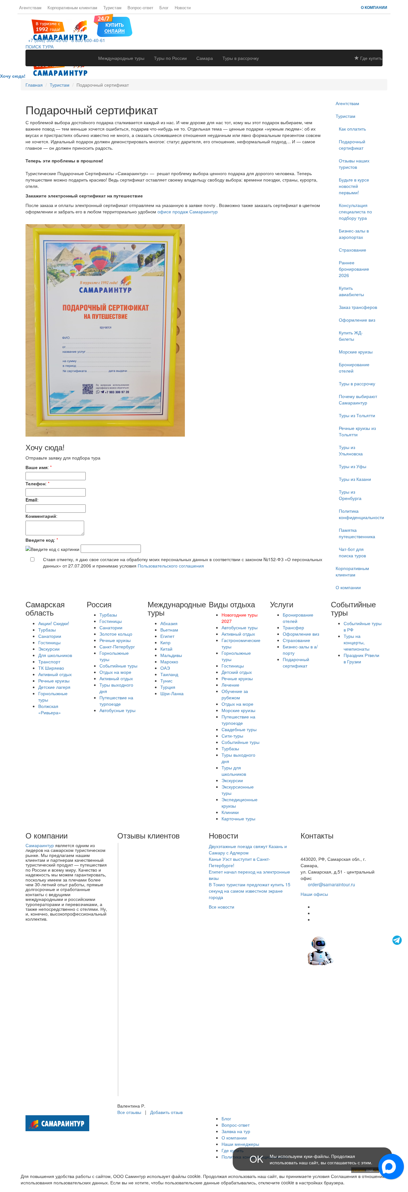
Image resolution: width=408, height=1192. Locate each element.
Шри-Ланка (172, 693)
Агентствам (30, 8)
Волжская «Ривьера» (49, 709)
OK (256, 1159)
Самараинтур (40, 845)
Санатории (49, 636)
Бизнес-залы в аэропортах (354, 233)
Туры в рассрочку (240, 58)
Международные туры (121, 58)
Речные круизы (53, 680)
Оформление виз (357, 320)
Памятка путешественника (357, 533)
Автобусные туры (117, 710)
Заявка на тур (236, 1131)
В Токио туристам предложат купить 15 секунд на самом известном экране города (249, 890)
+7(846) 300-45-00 (320, 846)
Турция (167, 687)
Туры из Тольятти (357, 415)
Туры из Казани (355, 479)
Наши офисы (314, 894)
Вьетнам (169, 629)
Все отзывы (129, 1112)
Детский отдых (237, 672)
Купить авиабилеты (351, 291)
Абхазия (169, 623)
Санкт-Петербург (117, 646)
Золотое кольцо (115, 634)
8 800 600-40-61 (87, 40)
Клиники (230, 812)
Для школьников (55, 655)
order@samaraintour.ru (331, 884)
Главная (34, 85)
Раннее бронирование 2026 (354, 268)
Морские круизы (356, 351)
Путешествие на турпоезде (116, 700)
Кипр (165, 642)
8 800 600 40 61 (317, 852)
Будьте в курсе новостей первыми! (354, 186)
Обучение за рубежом (235, 694)
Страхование (352, 249)
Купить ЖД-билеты (351, 335)
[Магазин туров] (113, 25)
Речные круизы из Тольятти (357, 431)
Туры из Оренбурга (350, 495)
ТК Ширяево (51, 668)
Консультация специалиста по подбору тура (355, 211)
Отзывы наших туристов (354, 163)
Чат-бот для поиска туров (352, 552)
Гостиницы (49, 642)
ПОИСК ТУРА (40, 46)
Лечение (230, 685)
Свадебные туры (239, 729)
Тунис (166, 680)
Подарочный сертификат (296, 662)
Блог (164, 8)
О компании (374, 7)
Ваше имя (36, 467)
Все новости (221, 906)
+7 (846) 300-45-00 (47, 40)
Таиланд (169, 674)
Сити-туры (232, 735)
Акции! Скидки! (53, 623)
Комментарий (41, 516)
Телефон (35, 483)
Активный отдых (55, 674)
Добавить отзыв (166, 1112)
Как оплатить (352, 128)
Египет (167, 636)
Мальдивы (171, 655)
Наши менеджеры (240, 1144)
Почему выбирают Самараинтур (358, 399)
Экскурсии (49, 649)
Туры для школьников (234, 770)
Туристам (112, 8)
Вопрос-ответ (140, 8)
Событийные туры (118, 665)
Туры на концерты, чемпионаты (356, 642)
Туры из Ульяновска (351, 450)
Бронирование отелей (354, 367)
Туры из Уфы (352, 466)
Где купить (370, 58)
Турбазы (47, 629)
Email (31, 499)
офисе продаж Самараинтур (187, 211)
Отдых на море (115, 672)
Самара (204, 58)
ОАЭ (165, 668)
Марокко (169, 661)
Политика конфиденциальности (360, 514)
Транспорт (49, 661)
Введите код (40, 540)
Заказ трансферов (358, 307)
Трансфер (293, 627)
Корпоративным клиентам (72, 8)
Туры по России (170, 58)
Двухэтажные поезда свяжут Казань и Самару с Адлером (248, 849)
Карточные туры (238, 818)
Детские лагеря (54, 687)
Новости (183, 8)
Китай (166, 649)
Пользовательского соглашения (171, 565)
